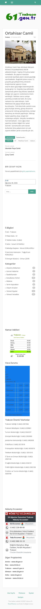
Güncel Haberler (12, 271)
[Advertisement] (21, 209)
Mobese (9, 281)
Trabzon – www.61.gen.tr (14, 568)
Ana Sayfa (11, 593)
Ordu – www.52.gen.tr (13, 575)
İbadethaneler (20, 137)
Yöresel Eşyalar (11, 291)
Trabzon (7, 37)
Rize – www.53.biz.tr (12, 565)
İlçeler (31, 593)
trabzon (32, 141)
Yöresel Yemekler (12, 294)
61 (15, 141)
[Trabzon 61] (20, 17)
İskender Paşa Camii (12, 148)
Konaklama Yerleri (13, 278)
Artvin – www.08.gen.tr (14, 562)
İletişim (20, 597)
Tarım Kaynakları (12, 284)
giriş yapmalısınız (28, 171)
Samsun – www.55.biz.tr (14, 578)
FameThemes (12, 604)
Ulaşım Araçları (12, 288)
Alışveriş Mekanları (13, 268)
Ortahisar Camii (23, 141)
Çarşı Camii (9, 155)
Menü (11, 2)
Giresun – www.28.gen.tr (14, 572)
